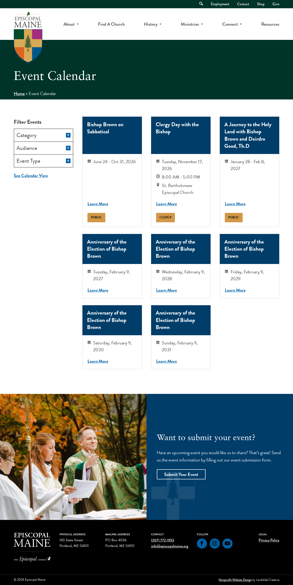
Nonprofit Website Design (235, 579)
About (69, 24)
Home (19, 93)
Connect (230, 24)
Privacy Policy (269, 540)
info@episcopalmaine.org (169, 546)
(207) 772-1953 (162, 540)
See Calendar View (31, 175)
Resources (270, 24)
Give (275, 4)
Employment (220, 4)
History (150, 24)
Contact (243, 4)
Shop (261, 4)
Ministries (190, 24)
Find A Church (111, 24)
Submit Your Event (181, 474)
